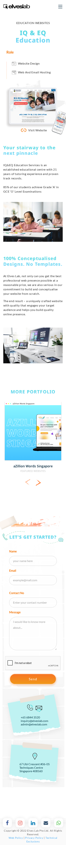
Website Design (29, 63)
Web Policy (16, 837)
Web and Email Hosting (34, 72)
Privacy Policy (34, 837)
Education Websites (33, 23)
